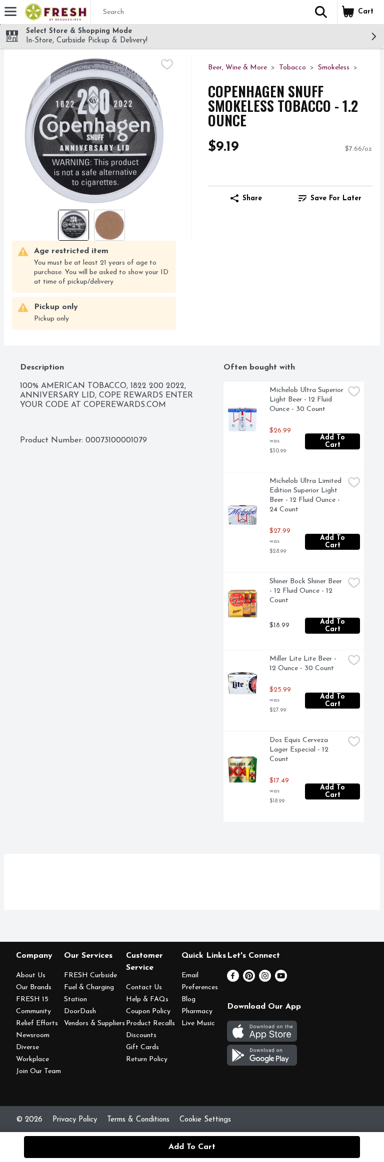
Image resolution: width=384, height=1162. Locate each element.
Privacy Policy (74, 1120)
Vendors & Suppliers (94, 1023)
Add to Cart (334, 441)
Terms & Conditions (138, 1120)
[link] (330, 198)
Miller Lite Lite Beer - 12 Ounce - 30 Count (304, 663)
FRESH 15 (32, 999)
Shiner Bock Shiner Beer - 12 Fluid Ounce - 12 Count (307, 591)
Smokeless (334, 67)
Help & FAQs (147, 999)
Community (33, 1011)
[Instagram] (265, 980)
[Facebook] (233, 980)
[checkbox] (167, 64)
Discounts (141, 1035)
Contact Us (144, 987)
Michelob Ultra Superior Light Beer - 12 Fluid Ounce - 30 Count (307, 400)
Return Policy (147, 1059)
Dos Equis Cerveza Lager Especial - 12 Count (300, 750)
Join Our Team (38, 1071)
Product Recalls (150, 1023)
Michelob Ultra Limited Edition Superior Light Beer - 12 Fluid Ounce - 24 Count (307, 495)
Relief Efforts (37, 1023)
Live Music (198, 1023)
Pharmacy (197, 1011)
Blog (189, 999)
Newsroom (33, 1035)
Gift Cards (142, 1047)
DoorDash (80, 1011)
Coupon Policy (148, 1011)
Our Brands (34, 987)
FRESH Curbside (90, 975)
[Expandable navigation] (10, 11)
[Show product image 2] (109, 225)
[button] (321, 12)
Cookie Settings (205, 1120)
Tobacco (292, 67)
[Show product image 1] (73, 225)
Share (252, 198)
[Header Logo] (53, 12)
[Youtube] (281, 980)
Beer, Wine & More (237, 67)
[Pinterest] (249, 980)
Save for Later (336, 198)
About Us (31, 975)
